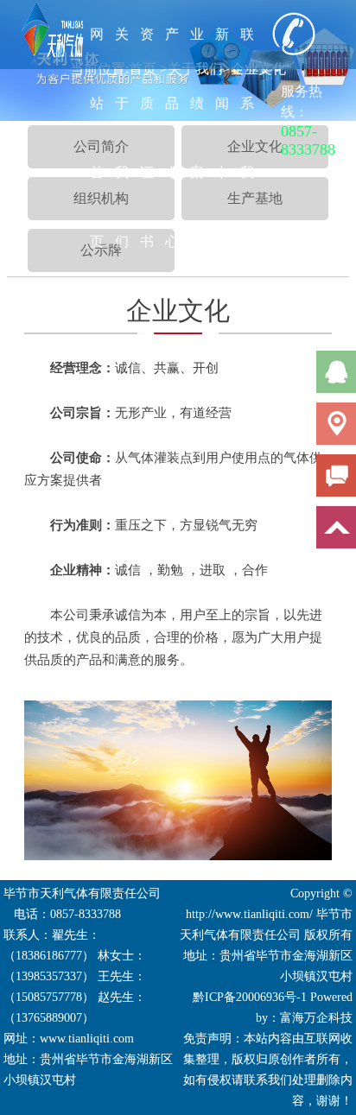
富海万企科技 (316, 1017)
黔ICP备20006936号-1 (250, 997)
